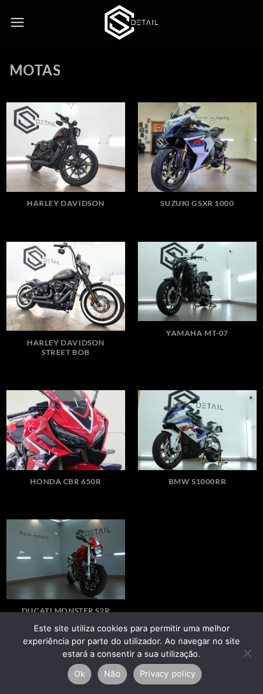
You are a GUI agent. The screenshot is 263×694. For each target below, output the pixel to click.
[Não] (247, 657)
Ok (80, 673)
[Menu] (17, 22)
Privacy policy (168, 673)
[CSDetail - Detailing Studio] (131, 22)
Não (112, 673)
